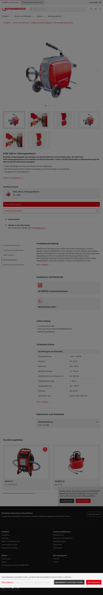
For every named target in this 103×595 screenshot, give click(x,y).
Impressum (19, 582)
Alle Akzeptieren (94, 582)
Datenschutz (38, 582)
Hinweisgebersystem (58, 582)
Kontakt (46, 582)
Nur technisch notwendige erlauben (69, 582)
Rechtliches (28, 582)
